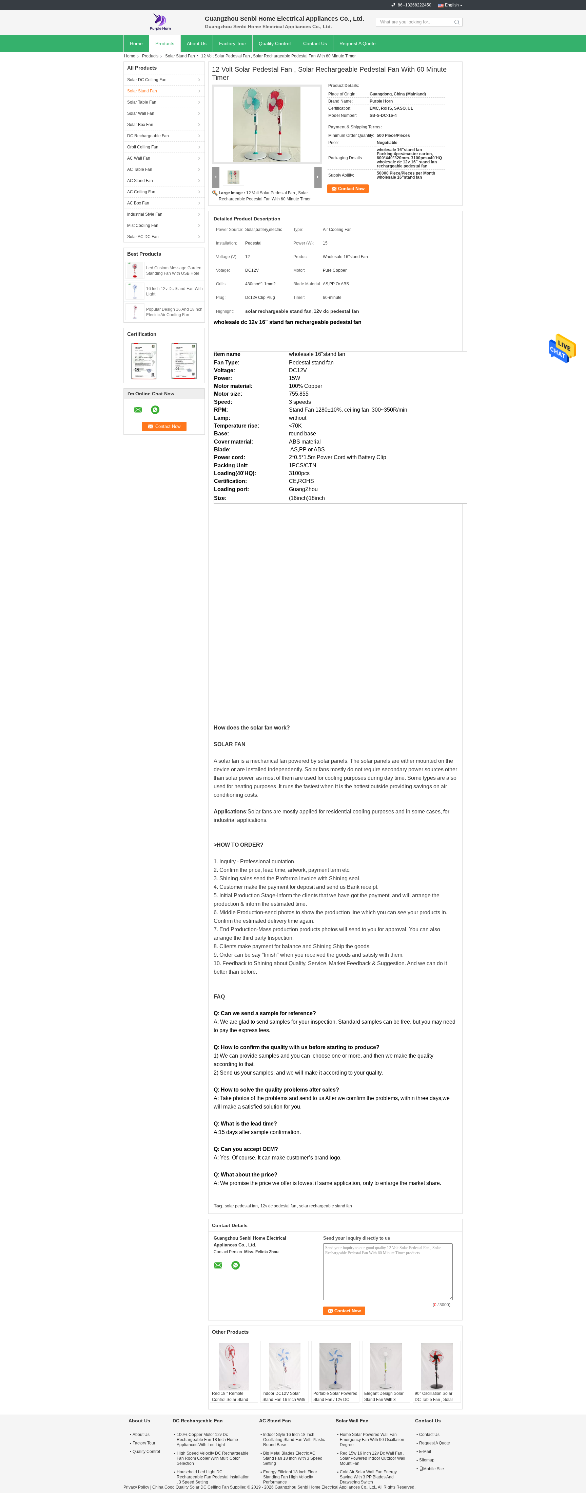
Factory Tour (232, 43)
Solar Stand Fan (180, 56)
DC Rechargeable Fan (148, 135)
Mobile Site (433, 1469)
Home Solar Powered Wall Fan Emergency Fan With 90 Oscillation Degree (372, 1439)
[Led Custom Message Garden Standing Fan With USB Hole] (134, 270)
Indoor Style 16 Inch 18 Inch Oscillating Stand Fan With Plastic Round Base (294, 1439)
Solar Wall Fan (140, 113)
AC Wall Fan (138, 158)
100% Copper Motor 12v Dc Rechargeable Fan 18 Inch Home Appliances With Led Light (207, 1439)
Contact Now (351, 188)
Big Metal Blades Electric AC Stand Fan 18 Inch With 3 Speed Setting (293, 1458)
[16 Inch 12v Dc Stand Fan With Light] (135, 290)
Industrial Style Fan (144, 214)
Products (164, 43)
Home (136, 43)
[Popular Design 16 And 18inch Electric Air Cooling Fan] (135, 311)
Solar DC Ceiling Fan (147, 79)
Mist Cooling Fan (142, 225)
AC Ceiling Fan (141, 192)
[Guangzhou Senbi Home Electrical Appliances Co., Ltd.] (160, 22)
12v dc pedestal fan (278, 1206)
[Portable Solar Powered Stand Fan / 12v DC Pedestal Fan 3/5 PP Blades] (335, 1366)
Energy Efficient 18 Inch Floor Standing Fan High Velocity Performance (290, 1477)
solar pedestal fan (241, 1206)
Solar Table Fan (141, 102)
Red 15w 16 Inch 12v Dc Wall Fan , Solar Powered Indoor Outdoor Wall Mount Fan (372, 1458)
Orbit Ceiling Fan (142, 147)
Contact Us (315, 43)
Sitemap (426, 1460)
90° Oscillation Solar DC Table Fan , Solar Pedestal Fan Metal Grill (437, 1399)
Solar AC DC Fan (143, 236)
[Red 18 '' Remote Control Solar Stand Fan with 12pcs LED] (234, 1366)
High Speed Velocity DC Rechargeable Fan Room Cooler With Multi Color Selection (213, 1458)
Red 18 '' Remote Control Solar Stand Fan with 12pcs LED (230, 1399)
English (452, 5)
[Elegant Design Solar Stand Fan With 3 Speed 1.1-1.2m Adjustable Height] (386, 1366)
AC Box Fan (138, 203)
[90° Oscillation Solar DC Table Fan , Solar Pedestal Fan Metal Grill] (437, 1366)
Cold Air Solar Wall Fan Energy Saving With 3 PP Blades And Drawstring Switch (368, 1477)
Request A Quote (357, 43)
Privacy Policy (136, 1487)
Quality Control (275, 43)
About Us (197, 43)
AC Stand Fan (140, 180)
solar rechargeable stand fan (325, 1206)
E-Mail (425, 1451)
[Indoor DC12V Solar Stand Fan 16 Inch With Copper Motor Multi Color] (284, 1366)
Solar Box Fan (140, 124)
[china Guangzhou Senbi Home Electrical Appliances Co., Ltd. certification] (144, 360)
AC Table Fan (139, 169)
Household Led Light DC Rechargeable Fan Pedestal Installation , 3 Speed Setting (213, 1477)
